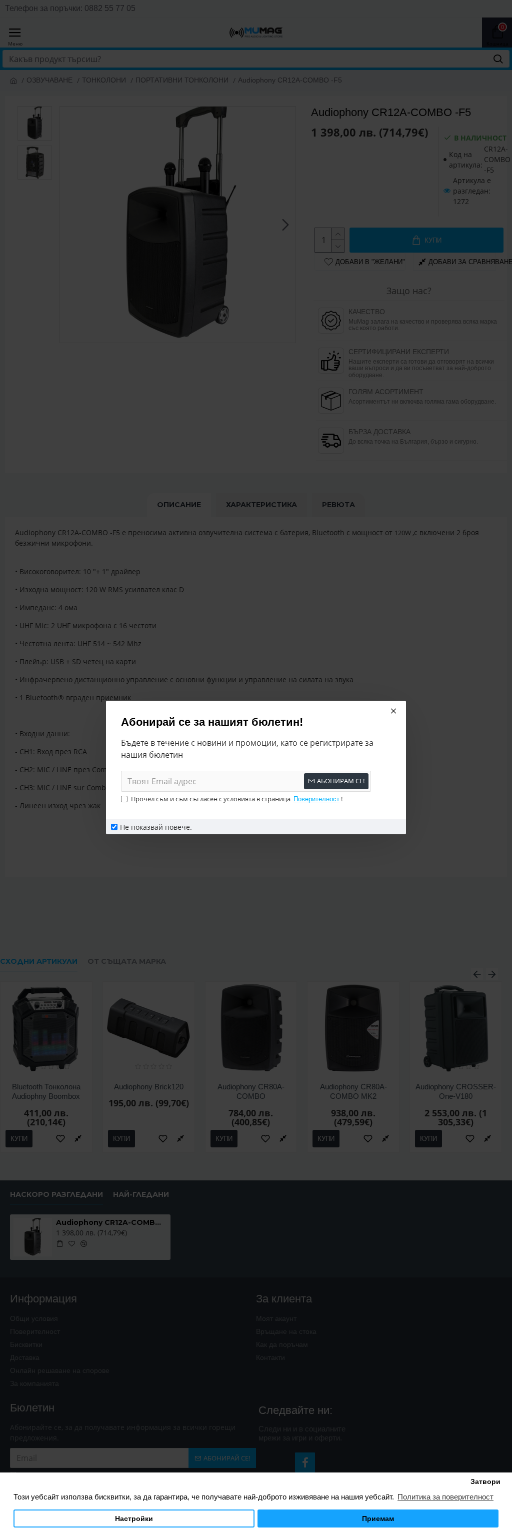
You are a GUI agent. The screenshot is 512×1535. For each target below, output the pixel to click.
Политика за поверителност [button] (446, 1496)
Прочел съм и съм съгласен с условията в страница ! (236, 798)
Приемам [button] (378, 1518)
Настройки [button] (134, 1518)
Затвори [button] (485, 1481)
